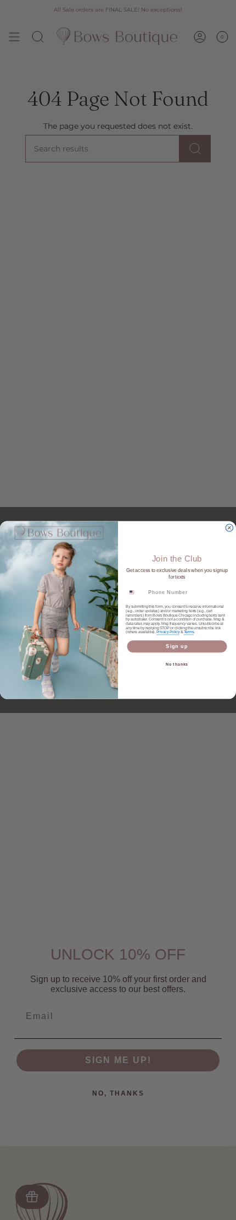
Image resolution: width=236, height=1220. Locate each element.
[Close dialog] (229, 527)
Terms (189, 632)
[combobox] (135, 592)
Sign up (177, 646)
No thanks (177, 664)
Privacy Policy (167, 632)
